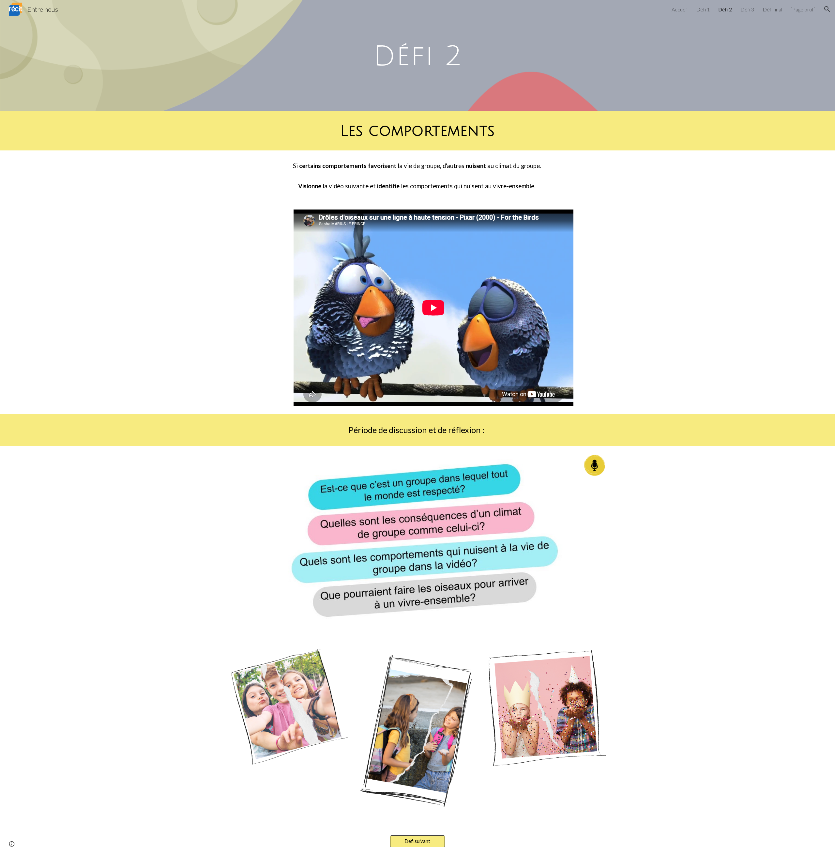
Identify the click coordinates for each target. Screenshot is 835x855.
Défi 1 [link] (703, 9)
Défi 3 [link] (747, 9)
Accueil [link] (680, 9)
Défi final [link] (772, 9)
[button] (827, 9)
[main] (417, 55)
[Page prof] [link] (803, 9)
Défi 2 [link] (725, 9)
